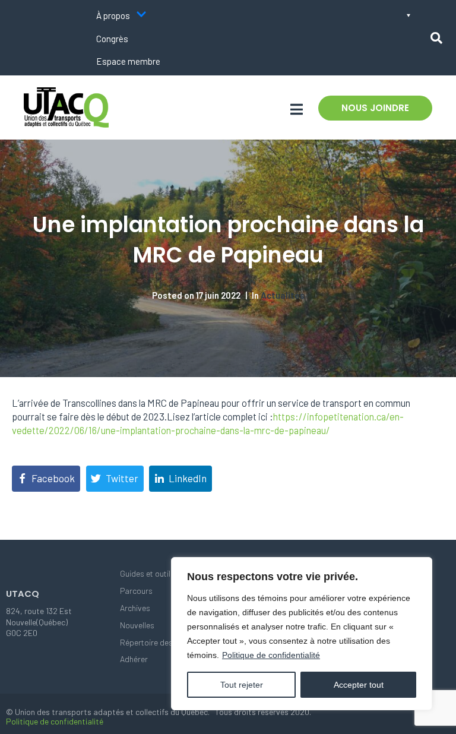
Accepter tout (359, 684)
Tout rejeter (241, 684)
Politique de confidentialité (271, 655)
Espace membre (128, 61)
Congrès (112, 38)
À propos (113, 15)
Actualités (283, 295)
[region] (301, 633)
